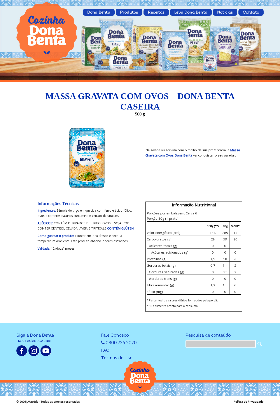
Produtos (129, 12)
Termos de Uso (117, 358)
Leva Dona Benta (190, 12)
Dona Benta (98, 12)
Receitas (156, 12)
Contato (251, 12)
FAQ (105, 350)
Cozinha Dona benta (47, 32)
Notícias (225, 12)
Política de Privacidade (249, 402)
